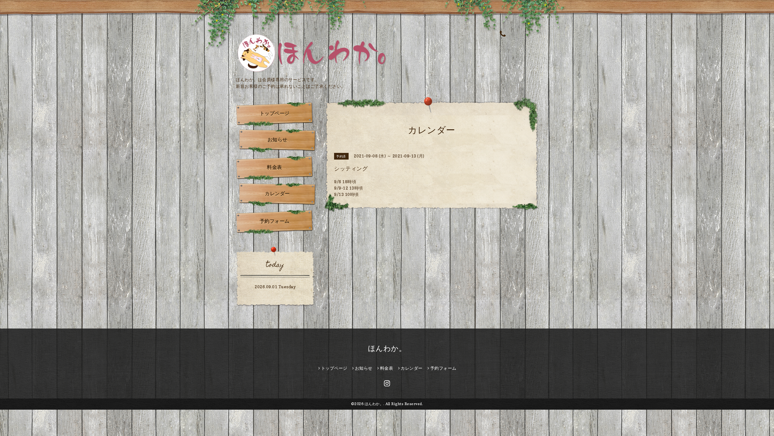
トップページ (275, 113)
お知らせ (278, 140)
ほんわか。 (387, 348)
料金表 (274, 167)
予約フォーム (275, 221)
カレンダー (277, 193)
